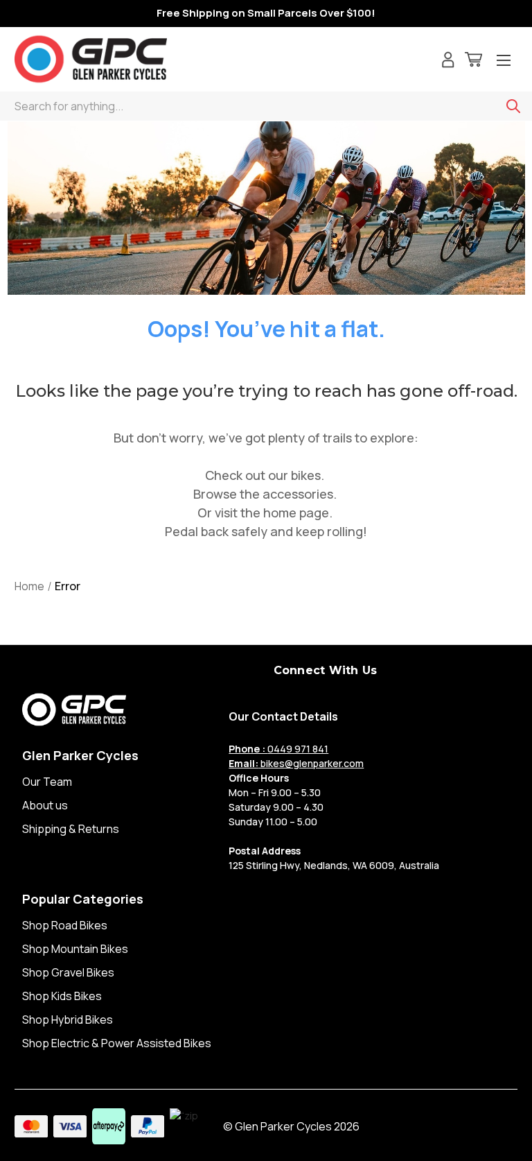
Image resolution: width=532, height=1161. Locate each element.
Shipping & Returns (70, 828)
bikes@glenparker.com (296, 763)
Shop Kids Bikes (62, 996)
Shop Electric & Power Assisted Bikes (116, 1043)
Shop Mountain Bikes (75, 948)
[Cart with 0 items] (473, 61)
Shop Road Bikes (64, 925)
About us (45, 805)
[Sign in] (448, 61)
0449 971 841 (278, 748)
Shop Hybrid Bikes (67, 1019)
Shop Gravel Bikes (68, 972)
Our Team (47, 781)
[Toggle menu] (503, 61)
